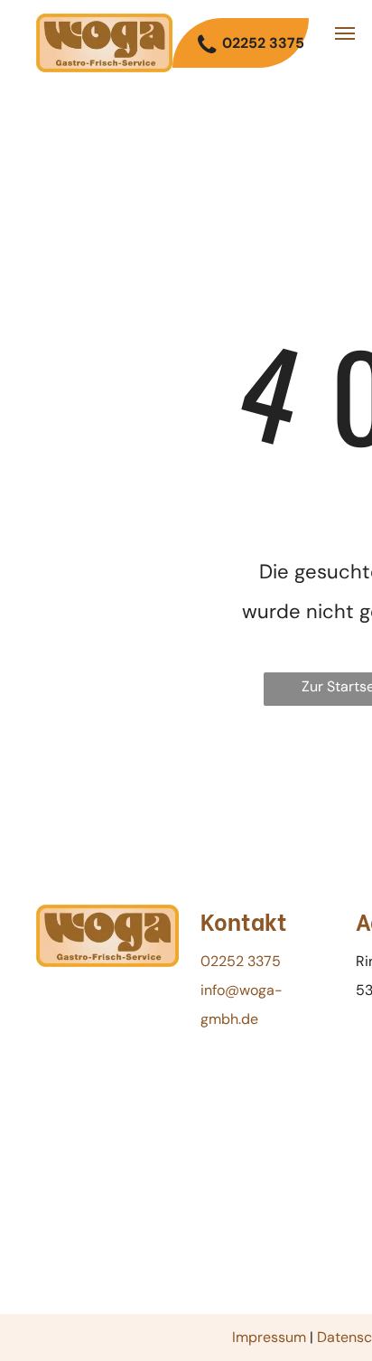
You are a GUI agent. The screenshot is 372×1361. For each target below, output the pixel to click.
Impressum (269, 1337)
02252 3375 (240, 961)
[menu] (345, 33)
